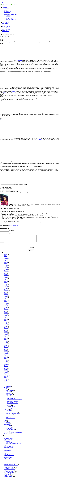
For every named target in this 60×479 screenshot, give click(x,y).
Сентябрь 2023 (6, 280)
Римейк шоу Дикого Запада (8, 470)
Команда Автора (4, 7)
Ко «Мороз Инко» (8, 15)
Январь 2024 (6, 277)
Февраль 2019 (6, 324)
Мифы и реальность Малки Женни (12, 403)
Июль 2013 (5, 377)
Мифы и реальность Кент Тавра (12, 402)
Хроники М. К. (6, 10)
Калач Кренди (6, 448)
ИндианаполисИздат (12, 406)
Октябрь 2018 (6, 327)
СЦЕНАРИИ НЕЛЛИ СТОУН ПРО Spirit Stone (11, 465)
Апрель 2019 (6, 322)
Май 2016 (5, 350)
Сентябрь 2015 (6, 356)
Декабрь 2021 (6, 297)
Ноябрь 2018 (6, 326)
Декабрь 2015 (6, 354)
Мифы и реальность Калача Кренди (11, 19)
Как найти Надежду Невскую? (6, 27)
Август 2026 (6, 254)
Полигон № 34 (8, 423)
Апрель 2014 (6, 370)
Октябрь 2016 (6, 346)
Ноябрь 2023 (6, 279)
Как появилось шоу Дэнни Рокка (9, 463)
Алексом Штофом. (19, 60)
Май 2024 (5, 274)
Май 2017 (5, 340)
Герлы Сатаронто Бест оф (6, 29)
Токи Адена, (13, 91)
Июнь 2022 (5, 292)
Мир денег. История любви (6, 26)
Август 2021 (6, 300)
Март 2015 (5, 361)
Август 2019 (6, 319)
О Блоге (5, 420)
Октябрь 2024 (6, 270)
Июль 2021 (5, 301)
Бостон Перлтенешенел (9, 428)
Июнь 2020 (5, 311)
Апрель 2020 (6, 313)
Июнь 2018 (5, 330)
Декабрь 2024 (6, 268)
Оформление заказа (5, 30)
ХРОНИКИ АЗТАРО (7, 12)
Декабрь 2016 (6, 344)
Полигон (5, 421)
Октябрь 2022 (6, 289)
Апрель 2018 (6, 332)
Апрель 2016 (6, 351)
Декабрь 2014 (6, 363)
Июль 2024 (5, 272)
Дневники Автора (6, 8)
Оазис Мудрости (8, 425)
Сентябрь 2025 (6, 261)
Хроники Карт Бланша (7, 11)
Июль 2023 (5, 282)
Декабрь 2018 (6, 325)
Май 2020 (5, 312)
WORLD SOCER (8, 385)
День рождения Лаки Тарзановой (9, 471)
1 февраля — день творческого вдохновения (10, 473)
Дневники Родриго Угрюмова (13, 225)
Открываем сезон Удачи (9, 426)
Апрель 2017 (6, 341)
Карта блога (4, 1)
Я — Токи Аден (6, 459)
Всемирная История (5, 9)
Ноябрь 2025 (6, 260)
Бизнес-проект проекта (9, 442)
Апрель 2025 (6, 265)
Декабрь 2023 (6, 278)
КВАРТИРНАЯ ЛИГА (5, 32)
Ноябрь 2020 (6, 307)
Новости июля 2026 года (7, 466)
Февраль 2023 (6, 286)
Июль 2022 (5, 291)
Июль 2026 (5, 255)
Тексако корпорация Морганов (10, 418)
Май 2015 (5, 359)
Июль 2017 (5, 339)
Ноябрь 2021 (6, 298)
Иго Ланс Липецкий (7, 445)
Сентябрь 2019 (6, 318)
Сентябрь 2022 (6, 290)
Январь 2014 (6, 372)
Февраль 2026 (6, 257)
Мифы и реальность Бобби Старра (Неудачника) (14, 399)
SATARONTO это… (9, 441)
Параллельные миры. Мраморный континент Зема (13, 443)
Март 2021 (5, 304)
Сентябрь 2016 (6, 347)
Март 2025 (5, 266)
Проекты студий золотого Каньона (9, 455)
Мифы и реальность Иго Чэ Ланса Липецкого (14, 400)
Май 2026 (5, 256)
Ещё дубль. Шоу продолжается (8, 468)
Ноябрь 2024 (6, 269)
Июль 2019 (5, 320)
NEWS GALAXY (6, 387)
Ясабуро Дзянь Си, (41, 139)
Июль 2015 (5, 358)
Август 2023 (6, 281)
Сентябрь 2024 (6, 271)
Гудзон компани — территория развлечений (12, 413)
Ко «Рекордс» (8, 16)
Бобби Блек (4, 28)
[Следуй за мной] (14, 4)
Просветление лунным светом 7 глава (9, 464)
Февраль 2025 (6, 267)
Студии (7, 17)
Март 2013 (5, 380)
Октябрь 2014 (6, 365)
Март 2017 (5, 342)
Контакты (5, 451)
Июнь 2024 (5, 273)
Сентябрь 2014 (6, 366)
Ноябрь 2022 (6, 288)
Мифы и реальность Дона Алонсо (11, 21)
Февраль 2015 (6, 362)
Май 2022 (5, 293)
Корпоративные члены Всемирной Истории (10, 14)
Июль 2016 (5, 348)
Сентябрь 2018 (6, 328)
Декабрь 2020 (6, 306)
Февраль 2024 (6, 276)
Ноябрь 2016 (6, 345)
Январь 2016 (6, 353)
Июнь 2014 (5, 368)
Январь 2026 (6, 258)
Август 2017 (6, 338)
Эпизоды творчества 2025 (8, 476)
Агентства (8, 404)
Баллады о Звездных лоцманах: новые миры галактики (14, 432)
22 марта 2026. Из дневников (8, 472)
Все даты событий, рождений (6, 24)
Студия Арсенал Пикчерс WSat (10, 429)
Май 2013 (5, 378)
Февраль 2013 (6, 381)
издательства (9, 405)
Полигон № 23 (8, 422)
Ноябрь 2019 (6, 317)
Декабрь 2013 (6, 373)
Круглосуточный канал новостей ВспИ (11, 388)
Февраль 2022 (6, 295)
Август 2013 (6, 376)
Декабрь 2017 (6, 335)
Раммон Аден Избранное (7, 424)
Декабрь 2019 (6, 316)
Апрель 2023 (6, 284)
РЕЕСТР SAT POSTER (5, 31)
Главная (5, 440)
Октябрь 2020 (6, 308)
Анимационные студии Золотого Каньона (6, 226)
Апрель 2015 (6, 360)
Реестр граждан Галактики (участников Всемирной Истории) (13, 456)
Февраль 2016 (6, 352)
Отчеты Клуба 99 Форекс (9, 390)
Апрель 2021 (6, 303)
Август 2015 (6, 357)
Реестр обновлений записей (6, 25)
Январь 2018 (6, 334)
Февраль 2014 (6, 371)
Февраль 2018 (6, 333)
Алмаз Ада (7, 431)
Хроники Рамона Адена (5, 22)
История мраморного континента (9, 446)
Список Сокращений (5, 23)
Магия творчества (8, 386)
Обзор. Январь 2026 (7, 474)
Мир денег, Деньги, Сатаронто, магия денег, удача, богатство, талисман (14, 452)
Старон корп (7, 417)
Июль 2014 (5, 367)
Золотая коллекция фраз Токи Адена (9, 408)
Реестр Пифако (9, 407)
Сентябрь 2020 (6, 309)
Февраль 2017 (6, 343)
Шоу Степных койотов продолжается (9, 469)
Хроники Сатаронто (9, 396)
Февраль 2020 (6, 314)
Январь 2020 (6, 315)
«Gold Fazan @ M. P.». (9, 427)
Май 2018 (5, 331)
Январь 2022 (6, 296)
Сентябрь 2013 (6, 375)
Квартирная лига (6, 475)
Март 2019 (5, 323)
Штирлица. (4, 92)
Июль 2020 (5, 310)
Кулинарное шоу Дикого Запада (8, 467)
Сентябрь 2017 (6, 337)
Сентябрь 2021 (6, 299)
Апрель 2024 (6, 275)
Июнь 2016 (5, 349)
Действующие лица (5, 13)
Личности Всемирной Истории (8, 18)
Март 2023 (5, 285)
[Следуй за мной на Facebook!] (6, 4)
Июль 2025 (5, 263)
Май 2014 (5, 369)
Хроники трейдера (8, 391)
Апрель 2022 (6, 294)
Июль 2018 (5, 329)
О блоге (3, 2)
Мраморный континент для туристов (9, 419)
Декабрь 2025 (6, 259)
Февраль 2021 (6, 305)
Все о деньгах (6, 389)
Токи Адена (11, 42)
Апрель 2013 (6, 379)
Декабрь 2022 (6, 287)
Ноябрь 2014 (6, 364)
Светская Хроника (10, 414)
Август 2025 (6, 262)
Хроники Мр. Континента (8, 462)
